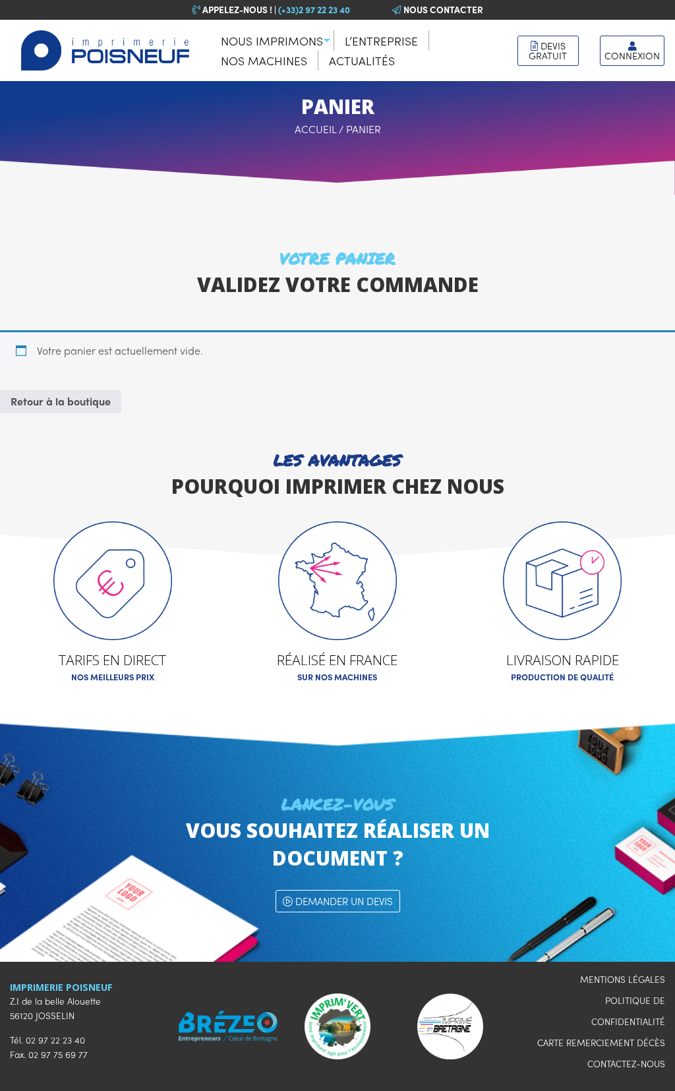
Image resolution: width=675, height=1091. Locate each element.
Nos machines (264, 60)
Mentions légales (622, 979)
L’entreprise (381, 40)
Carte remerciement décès (601, 1042)
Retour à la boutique (61, 401)
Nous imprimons (272, 40)
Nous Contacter (442, 9)
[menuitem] (272, 40)
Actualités (362, 60)
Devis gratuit (548, 50)
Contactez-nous (626, 1063)
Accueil (315, 128)
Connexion (632, 55)
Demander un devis (343, 901)
